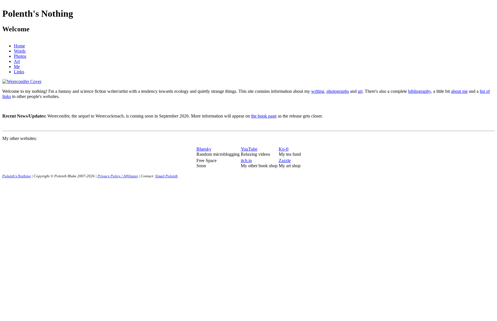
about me (459, 91)
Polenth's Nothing (16, 176)
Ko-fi (283, 149)
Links (19, 71)
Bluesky (203, 149)
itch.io (246, 160)
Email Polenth (166, 176)
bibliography (419, 91)
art (360, 91)
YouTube (249, 149)
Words (20, 51)
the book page (264, 116)
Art (17, 61)
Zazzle (285, 160)
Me (17, 66)
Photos (20, 56)
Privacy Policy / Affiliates (118, 176)
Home (19, 45)
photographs (337, 91)
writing (317, 91)
